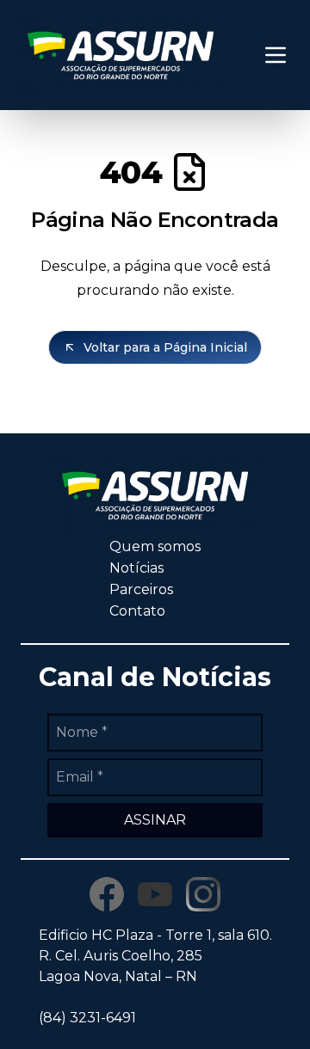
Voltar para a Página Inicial (165, 347)
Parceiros (141, 589)
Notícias (136, 568)
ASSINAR (155, 820)
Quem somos (155, 546)
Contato (137, 611)
